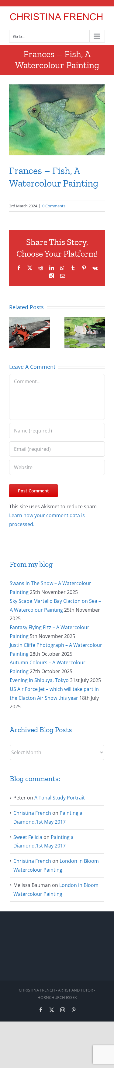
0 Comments (53, 206)
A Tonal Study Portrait (59, 797)
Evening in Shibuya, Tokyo (39, 680)
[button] (13, 332)
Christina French (32, 813)
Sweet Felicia (27, 837)
